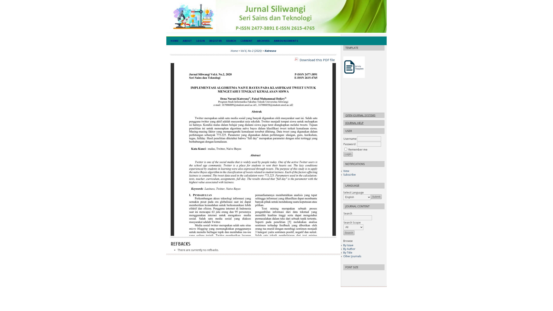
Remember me (357, 149)
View (346, 171)
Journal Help (354, 123)
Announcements (286, 40)
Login (200, 40)
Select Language (353, 192)
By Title (347, 252)
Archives (263, 40)
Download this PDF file (317, 60)
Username (350, 139)
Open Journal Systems (360, 115)
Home (174, 40)
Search (231, 40)
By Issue (348, 245)
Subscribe (349, 174)
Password (349, 144)
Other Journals (352, 256)
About (187, 40)
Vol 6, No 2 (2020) (251, 51)
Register (215, 40)
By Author (349, 249)
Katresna (270, 51)
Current (246, 40)
